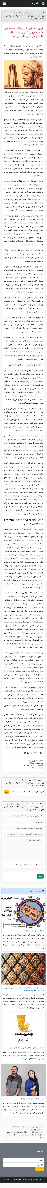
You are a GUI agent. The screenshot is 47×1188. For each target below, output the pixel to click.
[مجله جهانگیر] (37, 3)
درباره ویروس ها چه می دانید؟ (34, 930)
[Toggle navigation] (4, 3)
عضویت (40, 1168)
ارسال (40, 876)
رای (6, 791)
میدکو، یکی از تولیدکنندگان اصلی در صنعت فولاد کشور (26, 1047)
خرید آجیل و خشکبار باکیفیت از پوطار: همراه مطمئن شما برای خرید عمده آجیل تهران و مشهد (24, 989)
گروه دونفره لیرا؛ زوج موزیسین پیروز (32, 1098)
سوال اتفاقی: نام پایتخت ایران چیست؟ (29, 865)
